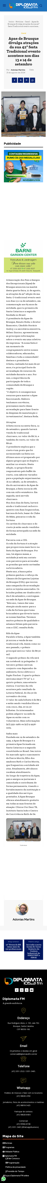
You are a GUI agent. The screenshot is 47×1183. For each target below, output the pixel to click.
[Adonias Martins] (23, 909)
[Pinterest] (26, 80)
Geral (27, 21)
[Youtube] (31, 990)
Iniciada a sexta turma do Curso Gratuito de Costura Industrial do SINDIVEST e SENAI (33, 951)
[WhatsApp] (32, 80)
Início (11, 21)
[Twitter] (20, 80)
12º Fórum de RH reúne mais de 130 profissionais (13, 947)
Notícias (19, 21)
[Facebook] (14, 80)
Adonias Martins (18, 70)
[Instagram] (22, 990)
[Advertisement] (23, 211)
